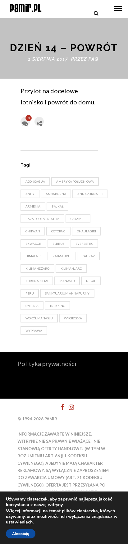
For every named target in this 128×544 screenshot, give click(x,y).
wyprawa (33, 330)
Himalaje (33, 256)
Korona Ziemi (36, 281)
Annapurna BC (90, 194)
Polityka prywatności (46, 363)
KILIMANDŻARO (37, 268)
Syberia (32, 306)
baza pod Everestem (42, 219)
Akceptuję (20, 533)
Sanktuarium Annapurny (67, 293)
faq (93, 59)
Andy (29, 194)
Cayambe (78, 219)
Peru (29, 293)
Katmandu (62, 256)
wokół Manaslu (39, 318)
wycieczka (73, 318)
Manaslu (67, 281)
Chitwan (32, 231)
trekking (57, 306)
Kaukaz (88, 256)
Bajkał (57, 206)
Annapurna (56, 194)
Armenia (32, 206)
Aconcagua (35, 181)
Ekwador (33, 243)
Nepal (91, 281)
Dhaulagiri (86, 231)
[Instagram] (69, 407)
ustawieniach (19, 522)
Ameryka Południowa (75, 181)
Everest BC (84, 243)
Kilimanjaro (71, 268)
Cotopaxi (58, 231)
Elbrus (58, 243)
